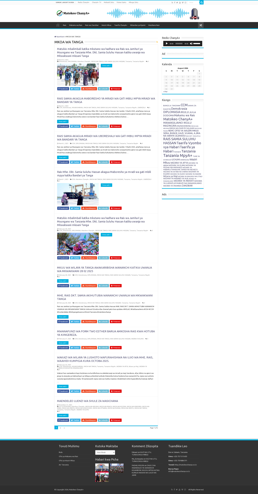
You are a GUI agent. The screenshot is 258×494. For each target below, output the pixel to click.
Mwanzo (57, 25)
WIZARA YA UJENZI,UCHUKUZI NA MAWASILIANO (182, 182)
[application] (182, 43)
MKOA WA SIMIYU (127, 408)
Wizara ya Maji (134, 366)
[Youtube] (180, 2)
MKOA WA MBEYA (68, 408)
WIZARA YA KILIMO (177, 174)
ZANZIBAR (187, 185)
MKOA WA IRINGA (105, 406)
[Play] (166, 43)
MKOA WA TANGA (97, 61)
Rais (64, 25)
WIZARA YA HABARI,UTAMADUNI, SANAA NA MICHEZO (180, 168)
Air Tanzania (64, 465)
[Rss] (172, 2)
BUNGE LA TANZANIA (171, 105)
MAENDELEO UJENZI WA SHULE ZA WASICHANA (87, 400)
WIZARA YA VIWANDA (172, 186)
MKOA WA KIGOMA (119, 406)
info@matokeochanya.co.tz (179, 471)
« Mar (165, 91)
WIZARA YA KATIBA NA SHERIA (175, 172)
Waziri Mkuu (106, 25)
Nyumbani (60, 37)
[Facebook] (174, 2)
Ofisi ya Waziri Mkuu (67, 460)
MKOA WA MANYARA (134, 406)
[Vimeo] (183, 2)
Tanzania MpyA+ (138, 61)
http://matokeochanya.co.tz (186, 465)
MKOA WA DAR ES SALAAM (181, 128)
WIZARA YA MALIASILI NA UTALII (190, 176)
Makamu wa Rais (75, 25)
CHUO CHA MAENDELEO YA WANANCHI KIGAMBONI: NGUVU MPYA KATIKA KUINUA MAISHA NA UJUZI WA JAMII (146, 470)
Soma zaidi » (106, 66)
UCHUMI (176, 159)
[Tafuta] (202, 2)
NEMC (171, 130)
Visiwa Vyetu (121, 2)
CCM (60, 107)
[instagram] (185, 2)
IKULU (185, 112)
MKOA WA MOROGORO (83, 408)
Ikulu (60, 452)
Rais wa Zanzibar (92, 25)
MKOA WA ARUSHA (92, 406)
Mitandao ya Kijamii (137, 25)
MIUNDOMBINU (77, 107)
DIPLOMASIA (72, 61)
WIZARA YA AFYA (122, 366)
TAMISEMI (177, 152)
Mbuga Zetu (133, 2)
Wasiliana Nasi (154, 25)
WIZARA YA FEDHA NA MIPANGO (179, 166)
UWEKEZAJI (142, 107)
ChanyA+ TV (96, 2)
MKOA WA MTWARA (100, 408)
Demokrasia (63, 61)
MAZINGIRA (169, 125)
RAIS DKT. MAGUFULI (193, 136)
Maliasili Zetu (109, 2)
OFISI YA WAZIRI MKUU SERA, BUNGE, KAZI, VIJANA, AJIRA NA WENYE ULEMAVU (181, 133)
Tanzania (129, 61)
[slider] (197, 43)
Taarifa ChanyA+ (120, 25)
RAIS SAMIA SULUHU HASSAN (114, 61)
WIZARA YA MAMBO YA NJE (175, 178)
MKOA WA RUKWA (114, 408)
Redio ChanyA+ (83, 2)
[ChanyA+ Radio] (153, 13)
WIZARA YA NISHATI (184, 181)
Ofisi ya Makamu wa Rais (68, 456)
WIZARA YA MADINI (193, 174)
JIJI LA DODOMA (65, 406)
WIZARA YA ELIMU (137, 339)
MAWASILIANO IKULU (177, 122)
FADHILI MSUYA (138, 465)
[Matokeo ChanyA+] (72, 12)
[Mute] (191, 43)
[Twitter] (177, 2)
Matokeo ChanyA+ (83, 61)
